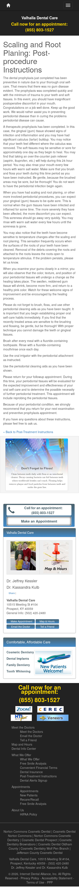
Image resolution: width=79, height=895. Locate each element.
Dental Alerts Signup (33, 780)
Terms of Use (35, 882)
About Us (18, 810)
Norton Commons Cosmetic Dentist (27, 831)
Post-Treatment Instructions (38, 776)
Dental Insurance (31, 772)
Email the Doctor (20, 626)
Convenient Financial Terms (38, 767)
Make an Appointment (39, 521)
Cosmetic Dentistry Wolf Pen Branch (45, 848)
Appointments (21, 787)
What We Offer (21, 755)
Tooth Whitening (19, 671)
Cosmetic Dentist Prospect (39, 840)
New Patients (28, 795)
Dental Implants (18, 658)
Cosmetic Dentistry (20, 652)
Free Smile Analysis (33, 763)
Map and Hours (22, 744)
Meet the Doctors (23, 727)
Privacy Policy (30, 878)
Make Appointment (21, 621)
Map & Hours (47, 621)
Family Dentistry (18, 665)
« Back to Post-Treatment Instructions (28, 432)
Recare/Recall (29, 799)
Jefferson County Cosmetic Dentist (40, 852)
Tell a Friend (47, 626)
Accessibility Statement (57, 878)
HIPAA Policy (28, 814)
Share (12, 593)
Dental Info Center (24, 748)
